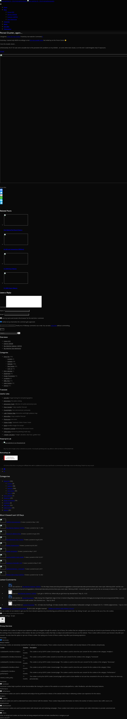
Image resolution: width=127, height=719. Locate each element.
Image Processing (9, 376)
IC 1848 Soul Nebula (10, 269)
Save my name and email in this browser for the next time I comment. (23, 318)
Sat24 (5, 425)
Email (1, 314)
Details (2, 51)
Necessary (5, 640)
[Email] (63, 195)
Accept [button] (13, 616)
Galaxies (9, 361)
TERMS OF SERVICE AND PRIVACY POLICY (61, 608)
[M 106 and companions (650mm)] (16, 244)
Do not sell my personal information (13, 613)
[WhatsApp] (63, 197)
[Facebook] (63, 190)
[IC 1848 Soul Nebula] (16, 264)
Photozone (7, 419)
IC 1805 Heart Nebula (10, 288)
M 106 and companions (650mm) (14, 249)
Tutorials (7, 22)
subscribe (54, 325)
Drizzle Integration (11, 551)
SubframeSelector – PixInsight (15, 569)
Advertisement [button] (4, 703)
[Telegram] (63, 203)
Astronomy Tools (9, 404)
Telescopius (7, 29)
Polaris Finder (8, 422)
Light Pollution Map (9, 413)
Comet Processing (27, 598)
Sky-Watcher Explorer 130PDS (13, 346)
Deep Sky (10, 36)
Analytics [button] (2, 696)
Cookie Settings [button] (5, 616)
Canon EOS (10, 12)
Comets (9, 359)
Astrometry (7, 401)
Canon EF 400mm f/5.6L (13, 534)
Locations (7, 378)
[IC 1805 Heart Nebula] (16, 283)
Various (6, 385)
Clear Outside (8, 407)
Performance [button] (4, 689)
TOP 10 (9, 369)
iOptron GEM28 (12, 15)
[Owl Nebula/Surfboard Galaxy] (16, 225)
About (5, 24)
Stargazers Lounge (9, 428)
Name (2, 311)
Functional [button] (3, 681)
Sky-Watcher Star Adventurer (12, 348)
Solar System (8, 383)
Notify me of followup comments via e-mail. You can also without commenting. (43, 325)
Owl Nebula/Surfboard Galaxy (13, 230)
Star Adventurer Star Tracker (14, 539)
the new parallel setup (36, 40)
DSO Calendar (8, 371)
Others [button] (2, 710)
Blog (5, 10)
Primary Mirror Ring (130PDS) (15, 575)
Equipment (7, 373)
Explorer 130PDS (12, 17)
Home (5, 7)
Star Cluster (16, 36)
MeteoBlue (7, 416)
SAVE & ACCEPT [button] (5, 718)
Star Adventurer (12, 19)
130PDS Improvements (13, 522)
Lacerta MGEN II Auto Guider (15, 557)
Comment (3, 307)
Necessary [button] (3, 638)
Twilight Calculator (9, 435)
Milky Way (7, 381)
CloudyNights (8, 410)
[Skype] (63, 200)
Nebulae (9, 364)
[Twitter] (63, 192)
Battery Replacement (12, 545)
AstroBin (6, 27)
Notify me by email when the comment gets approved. (18, 322)
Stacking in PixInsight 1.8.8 (14, 563)
